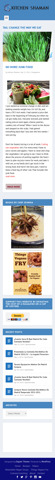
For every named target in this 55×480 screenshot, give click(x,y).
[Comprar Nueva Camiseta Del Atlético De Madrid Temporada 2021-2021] (9, 391)
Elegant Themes (22, 461)
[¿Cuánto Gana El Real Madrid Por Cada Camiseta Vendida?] (9, 340)
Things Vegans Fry (39, 469)
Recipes (26, 465)
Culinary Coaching (19, 473)
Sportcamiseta (30, 344)
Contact (41, 473)
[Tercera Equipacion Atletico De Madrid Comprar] (9, 366)
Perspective (36, 72)
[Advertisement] (17, 437)
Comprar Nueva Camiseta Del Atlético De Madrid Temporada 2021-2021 (31, 391)
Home (18, 465)
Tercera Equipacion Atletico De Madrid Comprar (30, 365)
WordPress (45, 461)
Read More (13, 186)
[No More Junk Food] (27, 47)
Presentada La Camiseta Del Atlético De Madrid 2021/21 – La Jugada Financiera (31, 353)
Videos (35, 465)
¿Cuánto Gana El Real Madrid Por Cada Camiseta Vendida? (30, 340)
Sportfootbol (28, 357)
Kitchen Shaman (14, 72)
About (32, 473)
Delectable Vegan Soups (17, 469)
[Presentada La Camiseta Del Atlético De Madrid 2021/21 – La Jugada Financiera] (9, 353)
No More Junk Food (19, 67)
